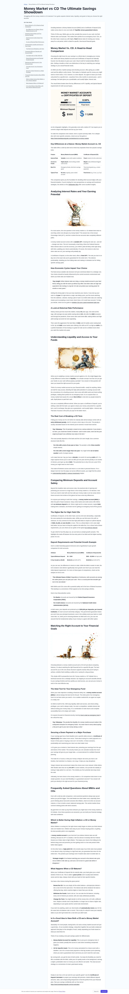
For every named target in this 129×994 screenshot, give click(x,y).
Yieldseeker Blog (73, 184)
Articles (25, 4)
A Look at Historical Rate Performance (35, 42)
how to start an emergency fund (90, 715)
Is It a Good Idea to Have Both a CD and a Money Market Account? (34, 86)
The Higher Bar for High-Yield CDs (34, 55)
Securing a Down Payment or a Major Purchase (35, 71)
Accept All (104, 991)
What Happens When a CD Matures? (35, 83)
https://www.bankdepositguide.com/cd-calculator (65, 984)
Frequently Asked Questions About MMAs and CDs (35, 75)
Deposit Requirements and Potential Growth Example (34, 59)
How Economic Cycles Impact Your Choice (34, 38)
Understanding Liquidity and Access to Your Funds (34, 45)
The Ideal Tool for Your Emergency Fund (34, 67)
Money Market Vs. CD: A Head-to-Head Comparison (34, 26)
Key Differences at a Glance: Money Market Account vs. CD (34, 30)
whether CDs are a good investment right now (85, 302)
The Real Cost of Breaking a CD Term (35, 48)
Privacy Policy (62, 991)
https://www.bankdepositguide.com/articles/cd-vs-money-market (70, 138)
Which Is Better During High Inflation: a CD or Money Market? (35, 79)
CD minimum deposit (91, 528)
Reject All (96, 991)
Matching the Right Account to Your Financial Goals (33, 63)
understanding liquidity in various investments (66, 473)
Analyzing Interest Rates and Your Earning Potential (33, 34)
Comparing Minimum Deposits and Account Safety (33, 52)
